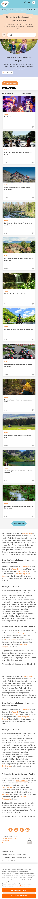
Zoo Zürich (21, 571)
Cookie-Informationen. (22, 886)
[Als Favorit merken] (33, 127)
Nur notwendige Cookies (19, 890)
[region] (19, 881)
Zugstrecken (6, 766)
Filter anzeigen (11, 83)
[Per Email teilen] (27, 830)
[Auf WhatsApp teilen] (22, 830)
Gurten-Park (25, 567)
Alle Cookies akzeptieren (19, 895)
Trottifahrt (15, 569)
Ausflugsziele (27, 533)
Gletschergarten (21, 633)
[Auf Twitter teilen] (16, 830)
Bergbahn (5, 794)
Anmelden (9, 72)
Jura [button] (4, 88)
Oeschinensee (10, 640)
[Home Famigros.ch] (5, 4)
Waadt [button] (11, 88)
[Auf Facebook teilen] (10, 830)
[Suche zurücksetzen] (33, 35)
